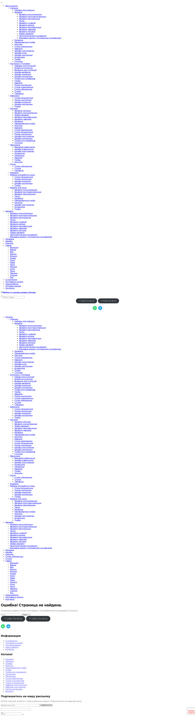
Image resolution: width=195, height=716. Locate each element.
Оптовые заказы (13, 286)
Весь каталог (11, 6)
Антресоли (19, 57)
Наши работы (12, 284)
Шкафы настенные (23, 55)
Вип (12, 252)
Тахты (22, 21)
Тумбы (17, 59)
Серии (8, 245)
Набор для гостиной (24, 377)
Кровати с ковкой (27, 23)
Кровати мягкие (26, 25)
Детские (14, 108)
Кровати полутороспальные (32, 17)
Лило (12, 260)
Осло (12, 269)
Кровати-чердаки (27, 29)
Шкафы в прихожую (24, 149)
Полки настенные (22, 85)
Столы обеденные (23, 89)
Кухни (13, 164)
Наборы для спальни (24, 10)
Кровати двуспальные (29, 19)
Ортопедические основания (32, 36)
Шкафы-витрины (22, 72)
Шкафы (9, 241)
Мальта (13, 267)
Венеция (14, 248)
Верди (13, 250)
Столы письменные (23, 98)
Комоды (18, 44)
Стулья (17, 91)
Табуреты (19, 94)
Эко (11, 277)
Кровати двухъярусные (30, 27)
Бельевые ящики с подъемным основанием (40, 38)
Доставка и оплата (14, 282)
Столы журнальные (23, 87)
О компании (11, 280)
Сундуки (18, 61)
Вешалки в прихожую (24, 147)
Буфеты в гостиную (23, 68)
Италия (13, 256)
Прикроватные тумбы (24, 42)
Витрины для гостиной (25, 70)
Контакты (10, 288)
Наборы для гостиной (25, 66)
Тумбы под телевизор (24, 79)
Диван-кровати (26, 34)
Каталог (9, 317)
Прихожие (15, 145)
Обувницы (19, 156)
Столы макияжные (23, 46)
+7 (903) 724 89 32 (108, 301)
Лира (12, 262)
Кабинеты (15, 96)
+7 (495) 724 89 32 (86, 301)
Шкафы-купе (20, 53)
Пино (12, 271)
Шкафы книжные (22, 74)
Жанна (13, 254)
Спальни (14, 8)
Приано (13, 273)
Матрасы (18, 40)
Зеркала (18, 49)
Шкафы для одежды (24, 51)
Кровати (18, 12)
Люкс (12, 265)
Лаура (13, 258)
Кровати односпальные (30, 14)
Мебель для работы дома (22, 175)
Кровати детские (27, 32)
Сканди (13, 275)
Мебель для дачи (18, 188)
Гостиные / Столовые (20, 64)
